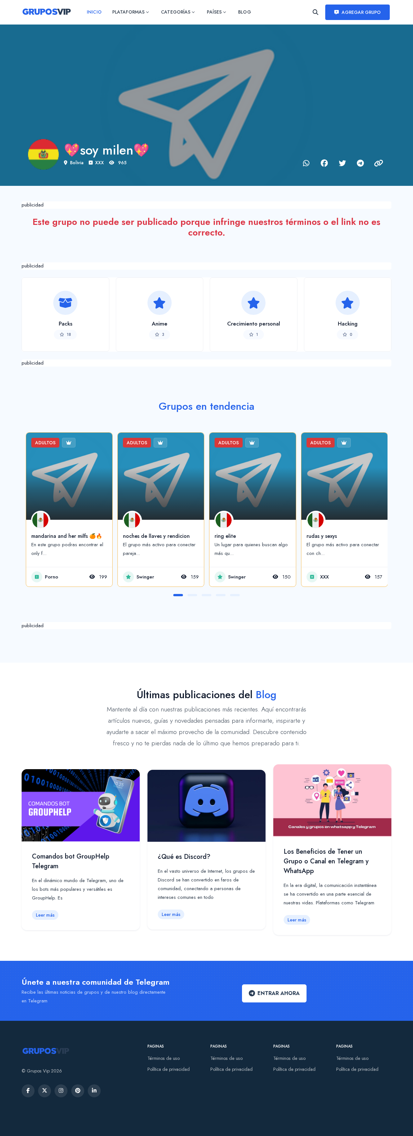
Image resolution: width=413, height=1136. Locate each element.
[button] (178, 595)
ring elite (225, 536)
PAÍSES (214, 12)
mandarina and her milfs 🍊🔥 (66, 536)
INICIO (94, 12)
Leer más (45, 915)
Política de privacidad (168, 1069)
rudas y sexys (322, 536)
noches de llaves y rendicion (156, 536)
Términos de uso (163, 1058)
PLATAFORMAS (128, 12)
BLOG (244, 12)
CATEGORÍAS (175, 12)
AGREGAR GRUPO (361, 12)
